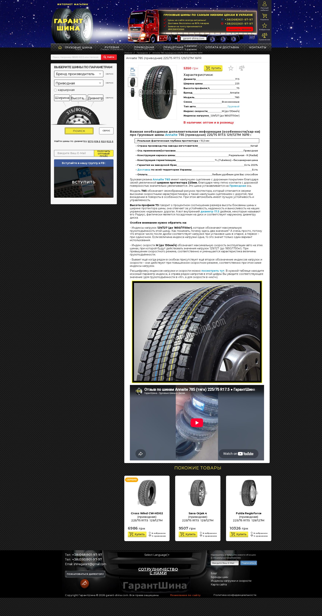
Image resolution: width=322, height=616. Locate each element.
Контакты (257, 47)
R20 (103, 141)
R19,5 (97, 141)
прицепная (173, 48)
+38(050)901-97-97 (239, 23)
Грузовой (233, 106)
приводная (144, 48)
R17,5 (91, 141)
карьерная (66, 90)
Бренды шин (219, 577)
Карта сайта (219, 584)
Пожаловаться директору (85, 574)
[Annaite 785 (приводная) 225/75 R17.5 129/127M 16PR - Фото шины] (157, 92)
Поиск (79, 131)
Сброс (106, 130)
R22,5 (110, 141)
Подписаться (249, 563)
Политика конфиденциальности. (235, 594)
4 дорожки (190, 46)
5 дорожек (191, 49)
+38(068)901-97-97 (239, 19)
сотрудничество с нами (158, 571)
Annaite (171, 135)
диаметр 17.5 (210, 211)
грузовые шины (78, 47)
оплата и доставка (222, 47)
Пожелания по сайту (185, 595)
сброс (109, 74)
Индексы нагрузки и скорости (231, 580)
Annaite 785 (161, 179)
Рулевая (112, 48)
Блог (214, 573)
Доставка (143, 169)
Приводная (237, 185)
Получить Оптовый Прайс (103, 153)
